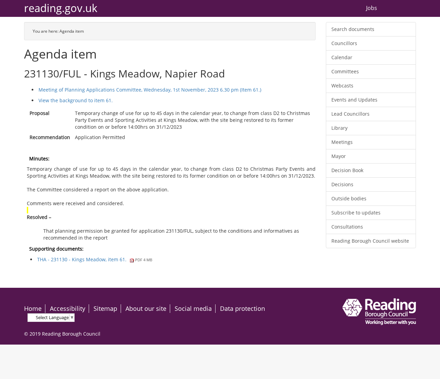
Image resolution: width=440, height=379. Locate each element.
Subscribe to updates (356, 212)
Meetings (342, 142)
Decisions (342, 184)
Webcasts (342, 85)
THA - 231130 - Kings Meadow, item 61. (94, 259)
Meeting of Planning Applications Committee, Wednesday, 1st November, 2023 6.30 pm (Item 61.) (149, 89)
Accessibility (67, 308)
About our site (145, 308)
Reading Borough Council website (370, 241)
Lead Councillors (350, 113)
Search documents (352, 29)
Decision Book (347, 170)
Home (33, 308)
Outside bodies (348, 198)
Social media (193, 308)
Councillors (344, 43)
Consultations (347, 226)
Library (339, 128)
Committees (345, 71)
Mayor (338, 156)
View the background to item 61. (75, 100)
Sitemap (105, 308)
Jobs (371, 8)
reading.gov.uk (60, 8)
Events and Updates (354, 99)
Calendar (341, 57)
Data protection (242, 308)
